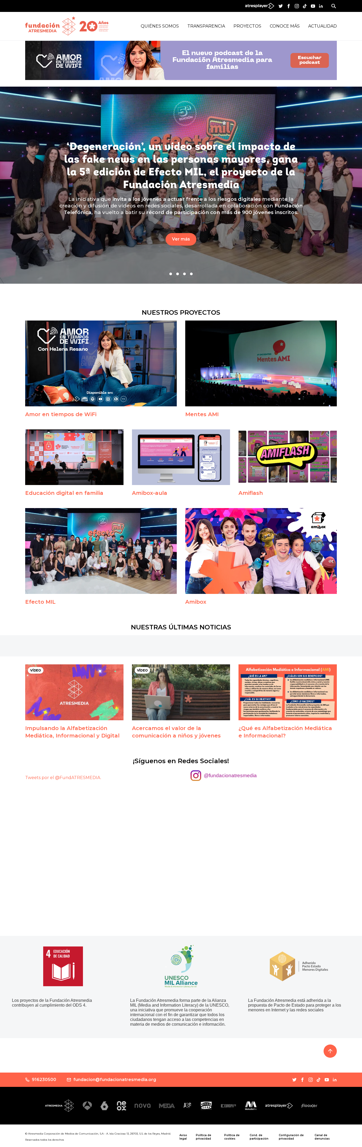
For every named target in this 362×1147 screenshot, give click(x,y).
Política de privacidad (203, 1136)
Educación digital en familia (64, 493)
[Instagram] (297, 6)
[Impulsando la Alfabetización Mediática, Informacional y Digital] (74, 692)
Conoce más (285, 26)
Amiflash (251, 493)
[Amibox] (261, 551)
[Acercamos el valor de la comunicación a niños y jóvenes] (181, 692)
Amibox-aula (149, 493)
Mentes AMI (202, 414)
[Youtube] (313, 6)
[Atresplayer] (279, 1106)
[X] (281, 6)
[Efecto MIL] (101, 551)
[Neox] (121, 1105)
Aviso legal (183, 1136)
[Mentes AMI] (261, 363)
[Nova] (143, 1106)
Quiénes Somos (160, 26)
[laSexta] (104, 1105)
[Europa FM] (228, 1106)
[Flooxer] (309, 1106)
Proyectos (247, 26)
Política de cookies (232, 1136)
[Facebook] (288, 6)
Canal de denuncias (322, 1136)
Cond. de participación (259, 1136)
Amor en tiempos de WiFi (60, 414)
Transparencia (206, 26)
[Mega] (167, 1106)
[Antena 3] (87, 1105)
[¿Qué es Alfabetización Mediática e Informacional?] (288, 692)
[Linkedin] (321, 6)
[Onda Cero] (206, 1105)
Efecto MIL (40, 602)
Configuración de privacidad (291, 1136)
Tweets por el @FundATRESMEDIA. (63, 777)
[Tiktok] (305, 6)
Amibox (195, 602)
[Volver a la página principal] (50, 26)
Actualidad (322, 26)
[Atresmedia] (59, 1106)
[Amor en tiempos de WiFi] (101, 363)
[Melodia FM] (251, 1105)
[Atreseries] (187, 1105)
